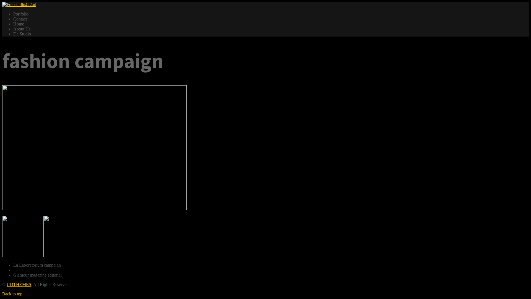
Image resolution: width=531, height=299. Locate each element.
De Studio (22, 34)
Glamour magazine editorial (37, 275)
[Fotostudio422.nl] (19, 4)
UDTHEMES (19, 284)
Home (18, 24)
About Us (21, 29)
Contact (20, 19)
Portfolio (20, 14)
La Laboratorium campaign (37, 265)
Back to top (12, 294)
